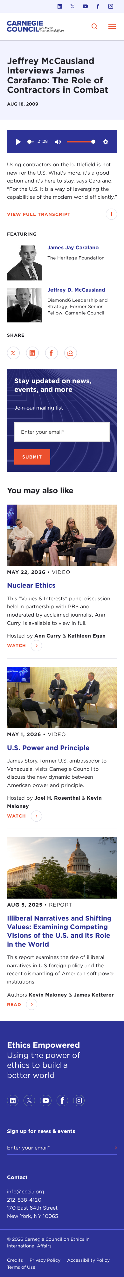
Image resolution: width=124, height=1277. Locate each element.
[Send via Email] (70, 353)
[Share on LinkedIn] (32, 353)
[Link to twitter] (72, 6)
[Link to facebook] (98, 6)
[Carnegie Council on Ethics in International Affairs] (35, 26)
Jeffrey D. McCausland (76, 290)
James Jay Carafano (73, 248)
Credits (15, 1260)
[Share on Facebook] (51, 353)
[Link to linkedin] (59, 6)
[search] (94, 26)
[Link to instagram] (110, 6)
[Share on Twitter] (13, 353)
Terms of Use (21, 1267)
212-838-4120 (24, 1200)
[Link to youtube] (85, 6)
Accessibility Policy (88, 1260)
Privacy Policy (45, 1260)
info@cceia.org (25, 1192)
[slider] (30, 142)
